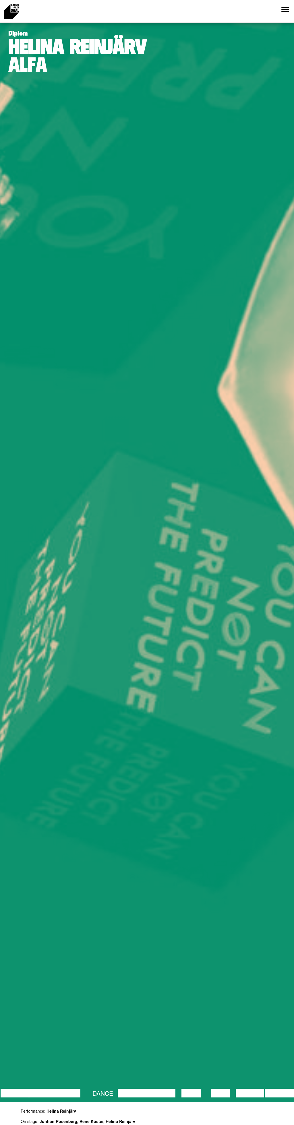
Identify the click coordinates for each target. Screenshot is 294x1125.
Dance (102, 1093)
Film (73, 1093)
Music (191, 1093)
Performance (141, 1093)
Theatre (161, 1093)
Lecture (15, 1093)
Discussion (48, 1093)
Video (220, 1093)
